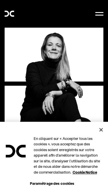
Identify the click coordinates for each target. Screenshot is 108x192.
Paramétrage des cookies (52, 183)
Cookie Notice (85, 172)
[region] (54, 157)
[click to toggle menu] (99, 14)
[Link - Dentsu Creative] (9, 14)
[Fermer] (101, 129)
